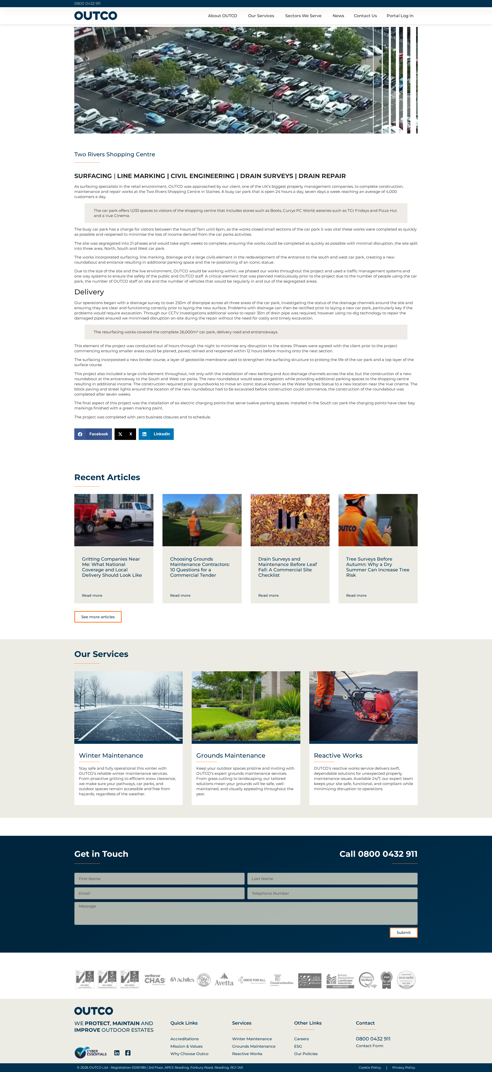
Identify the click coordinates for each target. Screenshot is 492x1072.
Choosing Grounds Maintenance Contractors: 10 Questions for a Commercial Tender (200, 567)
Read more (92, 595)
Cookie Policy (370, 1067)
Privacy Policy (403, 1067)
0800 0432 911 (87, 3)
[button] (93, 434)
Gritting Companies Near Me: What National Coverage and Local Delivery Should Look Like (112, 567)
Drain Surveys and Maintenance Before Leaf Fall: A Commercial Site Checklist (287, 567)
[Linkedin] (117, 1053)
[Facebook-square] (128, 1053)
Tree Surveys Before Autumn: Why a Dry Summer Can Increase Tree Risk (377, 567)
